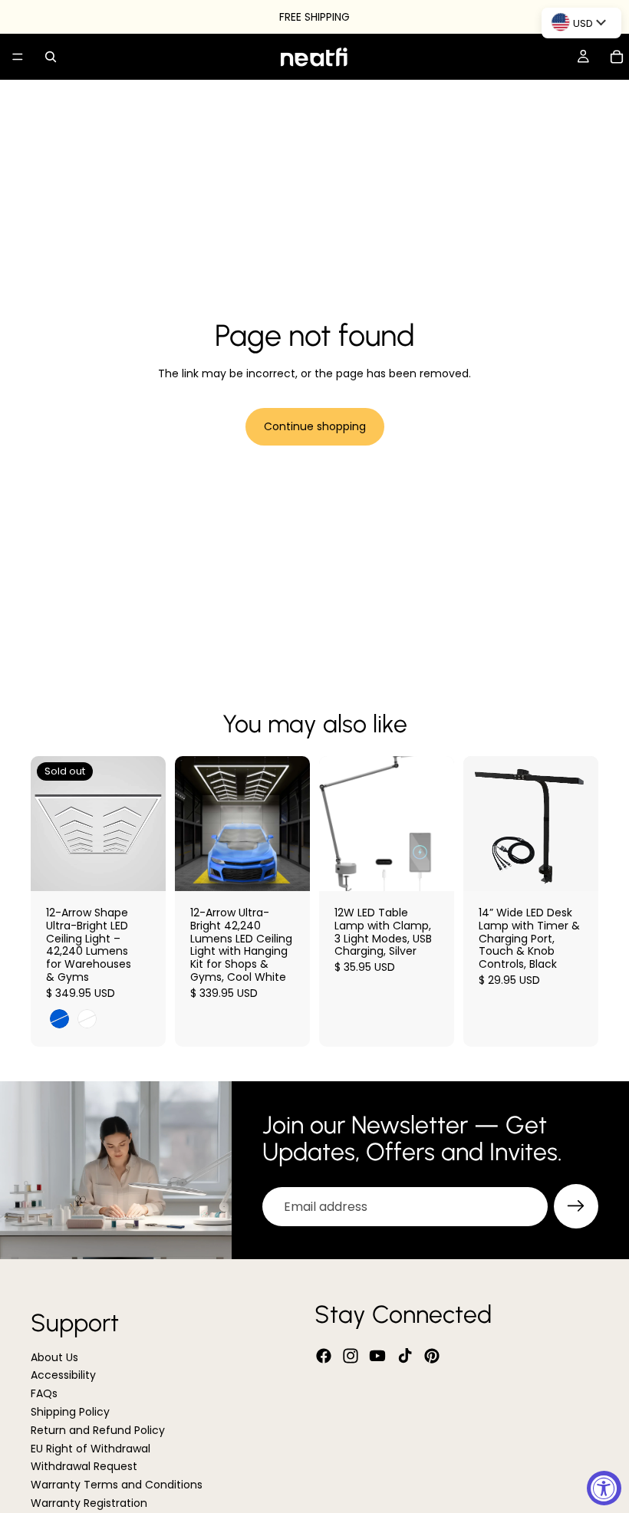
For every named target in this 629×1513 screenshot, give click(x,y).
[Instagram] (350, 1356)
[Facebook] (323, 1356)
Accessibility (63, 1375)
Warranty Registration (89, 1503)
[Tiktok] (405, 1356)
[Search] (51, 57)
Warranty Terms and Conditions (117, 1485)
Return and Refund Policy (98, 1430)
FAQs (44, 1394)
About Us (54, 1357)
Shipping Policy (70, 1411)
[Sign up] (576, 1206)
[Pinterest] (432, 1356)
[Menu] (17, 56)
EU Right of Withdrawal (90, 1448)
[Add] (286, 867)
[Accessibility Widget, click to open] (604, 1488)
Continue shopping (315, 426)
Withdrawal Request (84, 1467)
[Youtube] (377, 1356)
